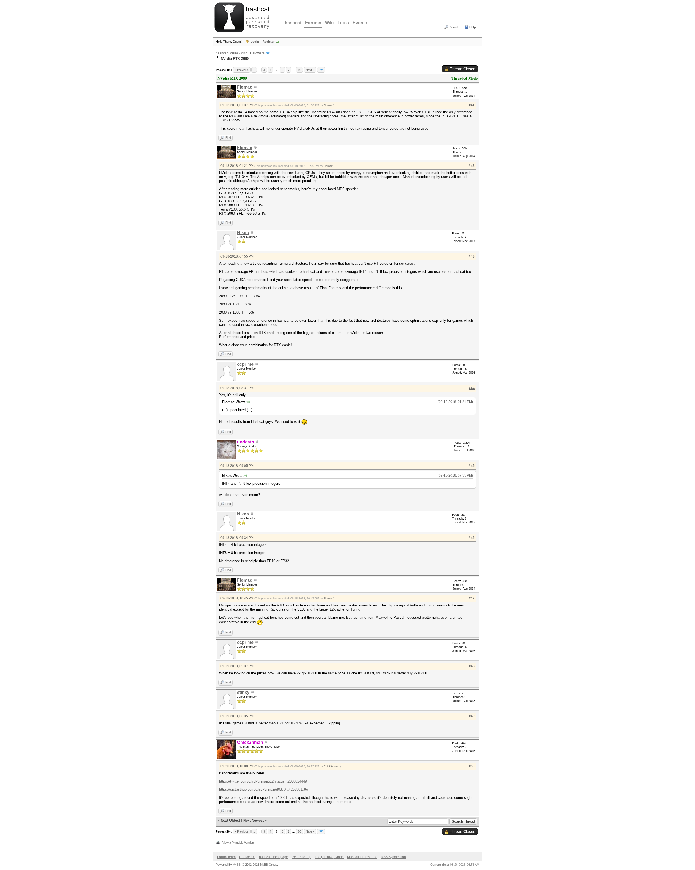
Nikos (243, 232)
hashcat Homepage (273, 857)
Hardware (257, 53)
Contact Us (247, 857)
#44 (472, 388)
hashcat (293, 22)
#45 (472, 466)
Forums (313, 22)
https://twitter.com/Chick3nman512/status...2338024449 (263, 781)
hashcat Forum (227, 53)
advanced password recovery (256, 16)
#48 (472, 666)
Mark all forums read (362, 857)
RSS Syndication (393, 857)
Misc (244, 53)
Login (255, 41)
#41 (472, 105)
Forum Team (226, 857)
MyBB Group (268, 864)
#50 (472, 766)
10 (299, 69)
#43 (472, 256)
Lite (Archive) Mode (329, 857)
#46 (472, 538)
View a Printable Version (238, 842)
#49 (472, 716)
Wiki (329, 22)
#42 (472, 166)
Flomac (244, 87)
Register (268, 41)
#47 (472, 598)
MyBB (237, 864)
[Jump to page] (321, 70)
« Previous (242, 69)
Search (454, 27)
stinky (243, 692)
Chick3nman (331, 766)
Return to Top (301, 857)
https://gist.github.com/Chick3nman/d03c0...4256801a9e (263, 789)
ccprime (245, 364)
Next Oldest (230, 820)
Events (360, 22)
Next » (310, 69)
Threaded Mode (464, 78)
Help (472, 27)
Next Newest (253, 820)
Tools (343, 22)
